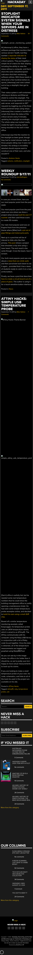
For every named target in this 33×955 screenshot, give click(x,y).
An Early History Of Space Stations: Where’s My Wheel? (20, 787)
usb (8, 692)
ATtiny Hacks (14, 686)
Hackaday (16, 2)
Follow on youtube (8, 722)
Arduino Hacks (14, 158)
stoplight (26, 161)
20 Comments (19, 804)
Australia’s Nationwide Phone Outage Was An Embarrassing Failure (21, 751)
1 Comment (18, 889)
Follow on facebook (2, 722)
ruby (16, 689)
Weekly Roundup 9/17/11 (16, 172)
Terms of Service (14, 941)
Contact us (15, 722)
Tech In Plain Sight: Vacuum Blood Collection (20, 874)
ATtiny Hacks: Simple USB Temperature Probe (14, 304)
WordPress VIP (20, 945)
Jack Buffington (22, 177)
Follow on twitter (5, 722)
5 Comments (18, 758)
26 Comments (19, 793)
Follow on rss (11, 722)
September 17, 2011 (7, 34)
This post (11, 243)
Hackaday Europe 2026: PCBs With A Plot (21, 762)
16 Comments (19, 781)
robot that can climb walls (18, 261)
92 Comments (19, 868)
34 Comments (19, 879)
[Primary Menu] (30, 2)
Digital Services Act (25, 941)
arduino (10, 161)
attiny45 (11, 689)
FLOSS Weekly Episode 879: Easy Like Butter (21, 852)
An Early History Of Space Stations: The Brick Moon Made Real (21, 798)
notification (18, 161)
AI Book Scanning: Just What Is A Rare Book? (20, 862)
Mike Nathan (21, 34)
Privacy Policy (5, 941)
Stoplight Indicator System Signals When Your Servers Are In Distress (15, 22)
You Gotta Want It (19, 893)
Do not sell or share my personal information (16, 943)
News (11, 289)
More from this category (10, 808)
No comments (19, 767)
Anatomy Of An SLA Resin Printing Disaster (20, 775)
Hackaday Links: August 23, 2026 (18, 884)
